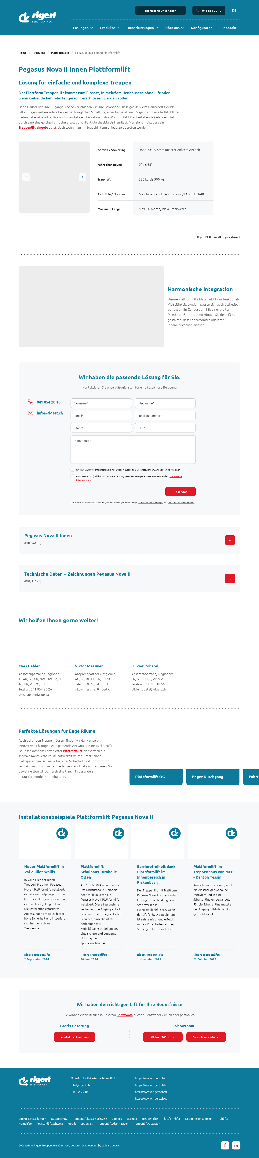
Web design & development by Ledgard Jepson (92, 1145)
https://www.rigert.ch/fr (151, 1091)
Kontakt (230, 27)
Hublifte (222, 1118)
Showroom (125, 1015)
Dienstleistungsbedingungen (181, 502)
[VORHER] (26, 177)
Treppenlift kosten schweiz (89, 1118)
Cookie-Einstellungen (32, 1118)
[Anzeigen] (91, 28)
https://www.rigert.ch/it (151, 1098)
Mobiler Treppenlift (80, 1123)
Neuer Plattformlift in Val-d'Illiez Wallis (44, 869)
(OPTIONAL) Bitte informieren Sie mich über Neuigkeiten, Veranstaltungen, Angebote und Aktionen (128, 469)
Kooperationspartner (199, 1118)
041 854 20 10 (211, 10)
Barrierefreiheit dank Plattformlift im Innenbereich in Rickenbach (156, 874)
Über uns (172, 27)
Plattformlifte (60, 53)
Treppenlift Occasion (146, 1123)
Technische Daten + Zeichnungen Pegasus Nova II (77, 574)
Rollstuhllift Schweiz (49, 1123)
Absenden (180, 491)
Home (23, 53)
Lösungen (81, 27)
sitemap (132, 1118)
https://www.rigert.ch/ (150, 1078)
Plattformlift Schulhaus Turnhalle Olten (99, 872)
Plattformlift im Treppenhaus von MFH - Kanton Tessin (213, 872)
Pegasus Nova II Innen (48, 535)
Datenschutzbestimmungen (150, 502)
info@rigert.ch (80, 1085)
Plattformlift (72, 751)
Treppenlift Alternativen (113, 1123)
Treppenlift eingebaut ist (37, 127)
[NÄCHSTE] (82, 177)
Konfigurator (201, 27)
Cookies (117, 1118)
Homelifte (25, 1123)
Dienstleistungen (140, 27)
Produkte (107, 27)
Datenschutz (59, 1118)
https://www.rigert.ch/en (151, 1085)
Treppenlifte (150, 1118)
